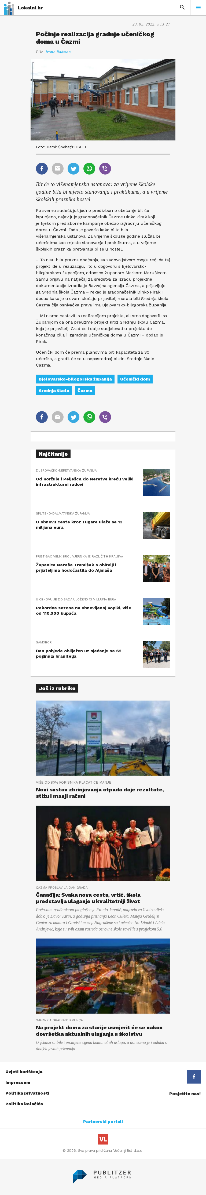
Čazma (85, 390)
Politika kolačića (24, 1103)
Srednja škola (54, 390)
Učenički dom (135, 379)
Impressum (17, 1082)
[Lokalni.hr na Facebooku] (194, 1077)
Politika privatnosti (27, 1093)
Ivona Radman (58, 52)
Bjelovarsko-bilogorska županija (75, 379)
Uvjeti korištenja (23, 1071)
